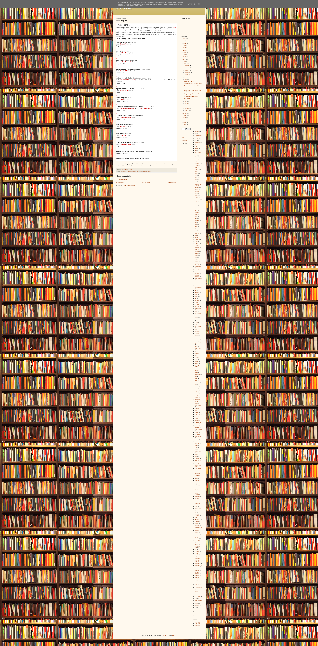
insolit (196, 193)
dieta (196, 181)
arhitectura (197, 203)
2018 (184, 57)
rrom (196, 445)
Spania (196, 228)
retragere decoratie (197, 572)
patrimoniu (197, 420)
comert (196, 388)
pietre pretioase (198, 429)
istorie (196, 226)
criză (196, 311)
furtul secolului (198, 319)
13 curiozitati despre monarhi (191, 96)
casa (196, 179)
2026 (184, 38)
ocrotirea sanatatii (197, 531)
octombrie (187, 70)
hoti (195, 512)
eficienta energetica (197, 263)
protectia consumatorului (198, 286)
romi (196, 210)
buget (196, 380)
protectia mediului (197, 560)
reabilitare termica (197, 334)
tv (195, 144)
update (196, 148)
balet (196, 230)
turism (196, 357)
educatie (196, 261)
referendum (197, 199)
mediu (196, 146)
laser (196, 517)
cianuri (196, 205)
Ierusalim (197, 251)
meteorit (197, 523)
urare (196, 598)
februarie (187, 108)
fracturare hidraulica (197, 162)
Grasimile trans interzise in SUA (191, 85)
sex (195, 449)
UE (195, 133)
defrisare (197, 394)
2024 (184, 43)
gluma (196, 506)
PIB (195, 298)
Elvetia (196, 363)
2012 (184, 117)
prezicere (197, 551)
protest (196, 245)
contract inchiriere (197, 493)
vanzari (196, 603)
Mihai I (196, 177)
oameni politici (198, 527)
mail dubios (197, 239)
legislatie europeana (197, 275)
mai (186, 101)
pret (195, 549)
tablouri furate (198, 348)
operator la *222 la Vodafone (197, 537)
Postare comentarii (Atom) (129, 185)
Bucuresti (197, 158)
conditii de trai (198, 152)
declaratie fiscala (197, 499)
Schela (196, 302)
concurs (196, 390)
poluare (196, 195)
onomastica (197, 534)
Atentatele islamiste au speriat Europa (193, 83)
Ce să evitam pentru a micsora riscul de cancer (192, 90)
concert (196, 255)
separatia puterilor (197, 578)
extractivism (197, 399)
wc (195, 607)
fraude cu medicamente (198, 502)
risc (195, 337)
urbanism (197, 458)
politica (196, 241)
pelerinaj (197, 331)
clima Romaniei (198, 490)
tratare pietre (198, 593)
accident (196, 189)
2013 (184, 115)
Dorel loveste (198, 460)
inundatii (197, 408)
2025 (184, 41)
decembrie (187, 65)
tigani (196, 249)
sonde (196, 346)
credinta (196, 169)
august (186, 74)
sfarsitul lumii (198, 451)
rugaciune (197, 339)
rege (196, 156)
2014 (184, 113)
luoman (164, 635)
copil (196, 257)
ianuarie (187, 110)
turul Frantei (197, 596)
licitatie (196, 322)
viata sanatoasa (198, 135)
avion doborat (198, 480)
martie (186, 106)
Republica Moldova (197, 369)
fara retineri (130, 171)
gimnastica (197, 270)
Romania (197, 131)
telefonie (197, 353)
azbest (196, 378)
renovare (197, 440)
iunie (186, 79)
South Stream (198, 468)
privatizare (197, 434)
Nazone (198, 625)
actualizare (197, 304)
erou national (198, 266)
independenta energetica (198, 272)
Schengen (197, 253)
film (196, 222)
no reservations (136, 171)
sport (196, 175)
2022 (184, 48)
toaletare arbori (198, 587)
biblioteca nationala (197, 232)
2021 (184, 50)
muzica (196, 165)
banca (196, 216)
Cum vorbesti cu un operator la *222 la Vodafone (198, 185)
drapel (196, 259)
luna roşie (197, 521)
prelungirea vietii (197, 546)
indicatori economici (197, 514)
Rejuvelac (186, 88)
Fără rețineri (187, 98)
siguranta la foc (198, 343)
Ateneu (196, 361)
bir (195, 484)
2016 (184, 61)
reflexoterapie (198, 436)
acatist (196, 478)
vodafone (197, 605)
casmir (196, 488)
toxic (196, 294)
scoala (196, 447)
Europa (196, 173)
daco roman (197, 496)
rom (196, 290)
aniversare (197, 306)
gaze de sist (197, 142)
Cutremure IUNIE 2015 (190, 81)
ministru (197, 324)
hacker (196, 403)
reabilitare (197, 247)
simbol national (198, 581)
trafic (196, 456)
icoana (196, 237)
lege (196, 410)
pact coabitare (198, 541)
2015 (184, 63)
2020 (184, 52)
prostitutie (197, 243)
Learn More (191, 4)
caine (196, 218)
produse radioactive (197, 557)
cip (195, 384)
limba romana (198, 207)
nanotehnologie (198, 326)
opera (141, 171)
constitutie (197, 220)
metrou (196, 412)
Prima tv (149, 171)
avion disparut (198, 308)
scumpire (197, 575)
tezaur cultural (198, 584)
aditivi (196, 372)
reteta (196, 167)
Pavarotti (145, 171)
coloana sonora (124, 171)
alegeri (196, 201)
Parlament (197, 300)
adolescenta (197, 374)
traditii (196, 591)
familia (196, 317)
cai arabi (197, 486)
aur (195, 150)
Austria (196, 296)
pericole (196, 544)
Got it (198, 4)
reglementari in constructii (198, 566)
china (196, 235)
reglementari (197, 563)
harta (196, 224)
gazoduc (196, 401)
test (195, 355)
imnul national (198, 405)
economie (197, 160)
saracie (196, 341)
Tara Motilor (198, 475)
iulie (186, 77)
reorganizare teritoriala (197, 442)
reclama (196, 197)
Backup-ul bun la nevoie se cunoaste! (185, 140)
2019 (184, 54)
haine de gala (198, 508)
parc (196, 329)
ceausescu (197, 382)
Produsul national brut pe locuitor (198, 465)
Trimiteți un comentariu (123, 179)
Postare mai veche (172, 182)
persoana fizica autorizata (198, 426)
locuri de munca (198, 278)
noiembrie (187, 68)
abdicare (197, 212)
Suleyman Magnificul (197, 472)
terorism (197, 454)
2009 (184, 122)
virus (196, 359)
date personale (198, 313)
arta (195, 140)
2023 (184, 45)
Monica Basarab (198, 623)
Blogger (174, 635)
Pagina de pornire (146, 182)
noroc (196, 416)
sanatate (196, 138)
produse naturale (196, 554)
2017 (184, 59)
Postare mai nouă (120, 182)
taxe (196, 351)
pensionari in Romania (198, 423)
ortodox (196, 418)
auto (196, 376)
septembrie (187, 72)
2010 (184, 120)
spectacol (197, 292)
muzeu (196, 282)
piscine (196, 432)
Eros (183, 137)
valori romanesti (198, 600)
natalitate (197, 525)
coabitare (197, 386)
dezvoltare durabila (197, 396)
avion (196, 214)
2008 (184, 124)
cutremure (197, 191)
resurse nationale (197, 569)
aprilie (186, 103)
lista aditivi (197, 519)
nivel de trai (197, 414)
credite (196, 392)
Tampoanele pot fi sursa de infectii (192, 94)
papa (196, 284)
